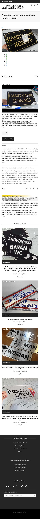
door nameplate (21, 175)
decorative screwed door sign (17, 173)
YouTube (21, 485)
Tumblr (25, 485)
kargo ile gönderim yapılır (9, 179)
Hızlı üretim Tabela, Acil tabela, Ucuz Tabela (21, 168)
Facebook (9, 485)
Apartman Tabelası (10, 171)
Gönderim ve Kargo (20, 464)
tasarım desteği (27, 181)
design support (11, 175)
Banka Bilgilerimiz (20, 446)
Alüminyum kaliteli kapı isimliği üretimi (20, 319)
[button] (2, 28)
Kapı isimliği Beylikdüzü (20, 274)
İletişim (20, 451)
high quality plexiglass (8, 177)
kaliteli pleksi (26, 177)
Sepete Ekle (8, 139)
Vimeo (17, 485)
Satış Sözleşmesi (20, 470)
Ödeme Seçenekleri (20, 467)
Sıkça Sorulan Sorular (20, 449)
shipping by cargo (17, 181)
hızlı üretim (18, 177)
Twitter (13, 485)
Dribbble (5, 485)
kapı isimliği (34, 177)
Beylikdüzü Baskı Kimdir (20, 443)
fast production (31, 175)
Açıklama (4, 145)
